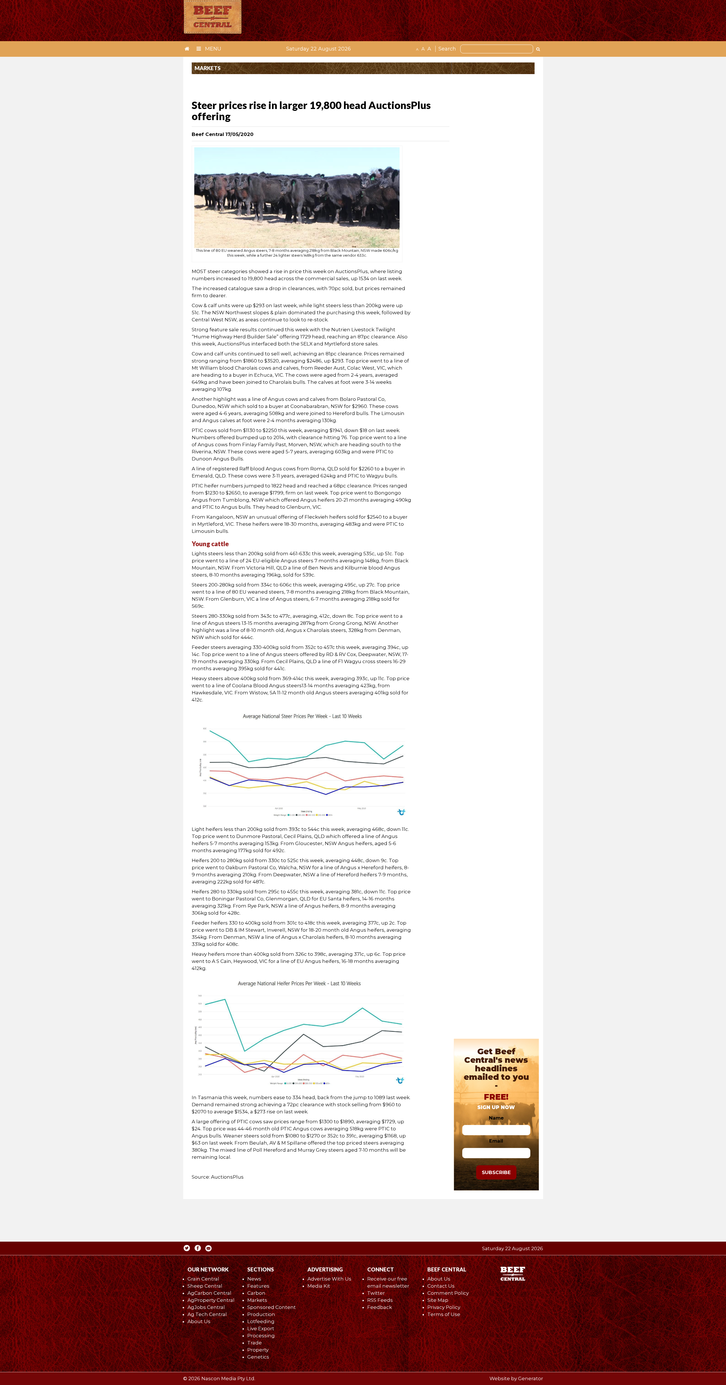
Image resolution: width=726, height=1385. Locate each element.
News (254, 1279)
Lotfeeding (261, 1321)
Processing (261, 1335)
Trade (254, 1343)
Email (496, 1141)
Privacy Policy (443, 1307)
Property (258, 1350)
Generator (530, 1378)
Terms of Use (443, 1314)
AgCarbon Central (209, 1293)
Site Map (437, 1300)
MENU (212, 49)
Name (496, 1118)
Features (258, 1286)
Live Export (260, 1328)
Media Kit (318, 1286)
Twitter (376, 1293)
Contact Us (441, 1286)
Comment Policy (448, 1293)
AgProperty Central (211, 1300)
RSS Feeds (380, 1300)
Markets (257, 1300)
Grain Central (203, 1279)
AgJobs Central (206, 1307)
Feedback (379, 1307)
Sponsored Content (271, 1307)
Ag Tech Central (207, 1314)
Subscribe (496, 1172)
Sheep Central (204, 1286)
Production (261, 1314)
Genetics (258, 1357)
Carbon (256, 1293)
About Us (198, 1321)
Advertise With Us (329, 1279)
